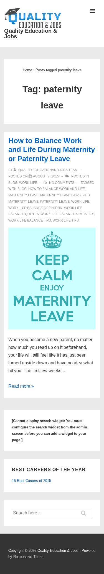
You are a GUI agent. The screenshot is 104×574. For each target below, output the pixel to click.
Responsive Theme (28, 557)
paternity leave (55, 202)
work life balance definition (35, 208)
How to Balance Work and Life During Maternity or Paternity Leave (51, 149)
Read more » (21, 386)
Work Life (28, 183)
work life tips (66, 220)
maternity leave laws (60, 195)
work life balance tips (29, 220)
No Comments (61, 183)
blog (22, 189)
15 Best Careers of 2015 (31, 481)
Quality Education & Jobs (30, 33)
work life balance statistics (67, 214)
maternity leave (23, 195)
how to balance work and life (56, 189)
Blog (12, 183)
